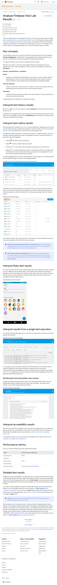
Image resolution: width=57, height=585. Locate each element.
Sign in (53, 1)
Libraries (4, 548)
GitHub (3, 550)
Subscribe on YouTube (25, 548)
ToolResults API (39, 43)
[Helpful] (51, 12)
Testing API (6, 42)
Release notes (42, 548)
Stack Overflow (42, 543)
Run (24, 11)
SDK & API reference (6, 543)
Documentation (7, 6)
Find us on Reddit (24, 543)
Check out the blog (24, 541)
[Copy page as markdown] (18, 19)
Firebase (5, 11)
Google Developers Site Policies (46, 529)
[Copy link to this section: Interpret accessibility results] (35, 425)
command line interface (11, 40)
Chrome (4, 565)
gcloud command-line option (20, 515)
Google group (42, 546)
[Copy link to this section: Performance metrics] (27, 445)
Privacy (7, 578)
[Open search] (35, 2)
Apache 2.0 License (25, 529)
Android (4, 562)
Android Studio (22, 40)
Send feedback (48, 15)
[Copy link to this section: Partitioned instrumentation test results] (40, 378)
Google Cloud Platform (7, 569)
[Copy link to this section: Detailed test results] (26, 473)
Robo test (8, 372)
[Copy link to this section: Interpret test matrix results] (34, 123)
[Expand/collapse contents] (12, 24)
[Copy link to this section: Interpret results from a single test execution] (52, 329)
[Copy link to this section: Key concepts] (19, 51)
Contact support (42, 541)
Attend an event (24, 550)
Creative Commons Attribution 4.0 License (44, 528)
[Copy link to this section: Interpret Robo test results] (33, 266)
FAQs (40, 553)
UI (32, 40)
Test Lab (18, 6)
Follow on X (22, 546)
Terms (3, 578)
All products (4, 572)
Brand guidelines (42, 550)
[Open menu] (2, 2)
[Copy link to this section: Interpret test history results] (35, 105)
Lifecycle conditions (31, 492)
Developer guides (6, 541)
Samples (4, 546)
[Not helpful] (53, 12)
